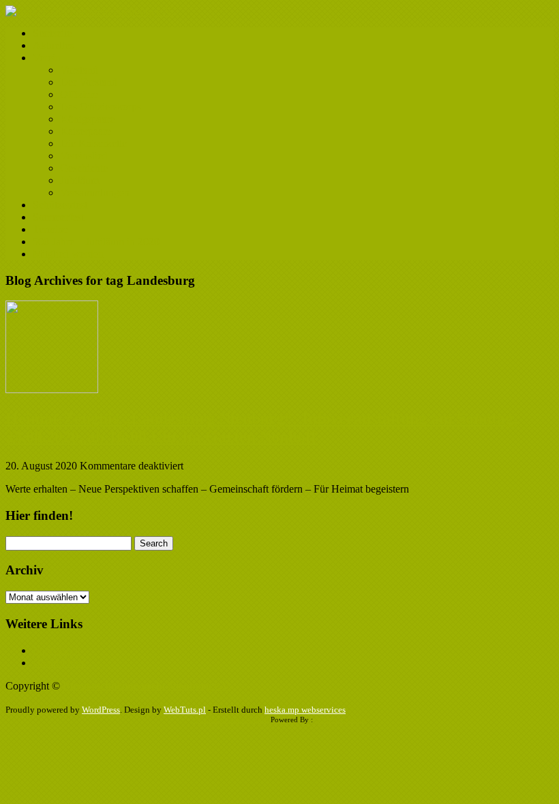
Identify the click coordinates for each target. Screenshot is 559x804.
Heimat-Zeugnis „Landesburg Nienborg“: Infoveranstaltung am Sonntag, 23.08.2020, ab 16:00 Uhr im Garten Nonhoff (261, 427)
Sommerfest (58, 217)
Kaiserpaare (85, 131)
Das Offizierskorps (100, 106)
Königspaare (87, 119)
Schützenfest (60, 205)
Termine (50, 229)
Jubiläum (79, 180)
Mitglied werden (68, 254)
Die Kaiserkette (93, 143)
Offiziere (79, 94)
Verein (47, 57)
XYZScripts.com (341, 719)
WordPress (101, 710)
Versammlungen (95, 192)
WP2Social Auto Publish (230, 719)
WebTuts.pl (185, 710)
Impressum (56, 650)
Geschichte (84, 168)
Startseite (52, 33)
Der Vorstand (88, 82)
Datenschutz (59, 662)
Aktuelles (53, 45)
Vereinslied (84, 155)
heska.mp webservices (305, 710)
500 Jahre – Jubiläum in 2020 (96, 241)
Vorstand (79, 70)
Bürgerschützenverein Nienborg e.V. (147, 686)
